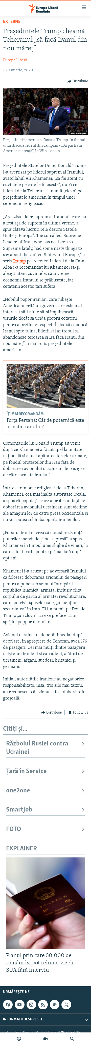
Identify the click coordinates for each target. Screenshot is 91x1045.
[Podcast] (19, 1038)
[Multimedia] (45, 1038)
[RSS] (43, 1004)
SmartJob (19, 809)
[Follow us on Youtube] (19, 1004)
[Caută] (72, 1038)
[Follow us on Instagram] (31, 1004)
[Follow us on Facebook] (8, 1004)
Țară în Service (26, 771)
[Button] (77, 81)
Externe (11, 22)
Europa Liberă (15, 60)
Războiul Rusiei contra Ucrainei (37, 747)
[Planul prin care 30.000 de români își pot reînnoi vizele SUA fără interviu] (45, 903)
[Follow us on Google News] (54, 1004)
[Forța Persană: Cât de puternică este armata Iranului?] (46, 386)
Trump (19, 261)
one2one (18, 790)
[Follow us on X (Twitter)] (66, 1004)
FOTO (13, 829)
